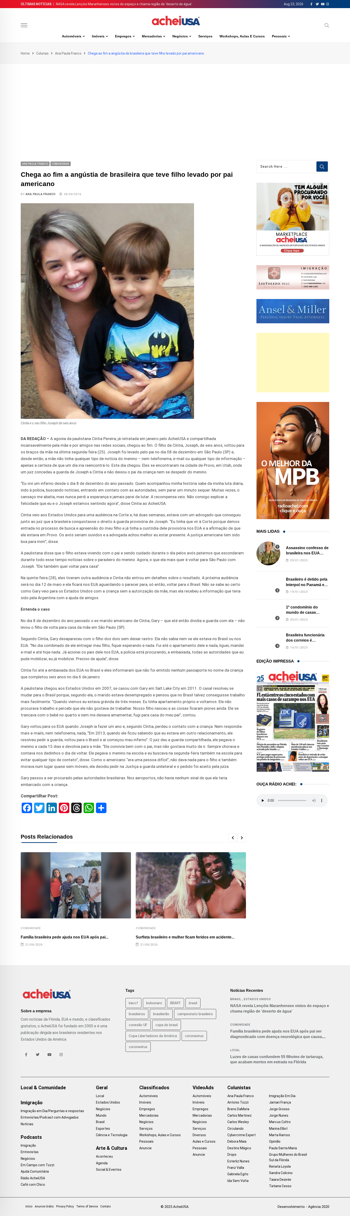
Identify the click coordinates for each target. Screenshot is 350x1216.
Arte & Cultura (111, 1148)
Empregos (123, 36)
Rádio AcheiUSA (33, 1178)
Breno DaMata (238, 1109)
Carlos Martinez (239, 1115)
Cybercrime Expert (241, 1135)
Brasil (235, 999)
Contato (105, 1206)
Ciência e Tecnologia (111, 1135)
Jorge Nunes (278, 1115)
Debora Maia (236, 1141)
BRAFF (175, 1003)
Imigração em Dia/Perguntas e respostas (52, 1111)
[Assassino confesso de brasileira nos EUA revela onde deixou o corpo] (268, 553)
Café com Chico (33, 1184)
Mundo (101, 1115)
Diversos (199, 1135)
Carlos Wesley (238, 1122)
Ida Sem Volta (238, 1181)
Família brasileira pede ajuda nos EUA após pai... (64, 937)
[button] (232, 838)
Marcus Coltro (280, 1122)
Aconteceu (104, 1156)
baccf (133, 1003)
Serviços (205, 36)
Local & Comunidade (43, 1087)
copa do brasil (166, 1025)
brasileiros (137, 1014)
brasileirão (161, 1014)
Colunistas (239, 1087)
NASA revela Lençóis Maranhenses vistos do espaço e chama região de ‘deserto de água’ (124, 4)
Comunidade (31, 928)
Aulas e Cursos (204, 1141)
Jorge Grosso (279, 1109)
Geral (102, 1087)
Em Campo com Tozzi (37, 1165)
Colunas (42, 53)
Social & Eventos (108, 1169)
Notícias (27, 1124)
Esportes (103, 1128)
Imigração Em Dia (282, 1096)
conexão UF (138, 1025)
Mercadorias (152, 36)
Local (235, 1050)
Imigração (32, 1102)
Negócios (180, 36)
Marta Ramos (279, 1135)
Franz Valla (235, 1168)
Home (25, 53)
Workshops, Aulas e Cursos (242, 36)
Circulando (235, 1128)
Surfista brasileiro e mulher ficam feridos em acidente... (185, 937)
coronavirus (194, 1036)
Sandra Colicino (281, 1173)
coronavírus (138, 1047)
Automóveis (71, 36)
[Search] (327, 25)
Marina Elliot (278, 1128)
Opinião (274, 1141)
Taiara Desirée (280, 1179)
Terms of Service (87, 1206)
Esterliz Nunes (238, 1161)
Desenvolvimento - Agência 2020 (303, 1207)
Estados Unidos (257, 999)
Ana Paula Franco (68, 53)
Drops (231, 1154)
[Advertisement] (175, 99)
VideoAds (203, 1087)
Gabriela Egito (237, 1174)
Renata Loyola (280, 1166)
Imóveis (98, 36)
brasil (193, 1003)
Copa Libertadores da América (153, 1036)
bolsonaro (154, 1003)
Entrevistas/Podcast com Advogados (50, 1117)
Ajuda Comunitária (35, 1171)
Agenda (102, 1163)
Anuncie (145, 1148)
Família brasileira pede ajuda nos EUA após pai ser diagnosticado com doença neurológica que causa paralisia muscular (276, 1036)
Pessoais (279, 36)
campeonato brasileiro (195, 1014)
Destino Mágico (239, 1148)
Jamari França (280, 1102)
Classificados (154, 1087)
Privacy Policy (65, 1206)
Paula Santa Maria (283, 1148)
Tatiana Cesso (280, 1186)
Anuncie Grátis (44, 1206)
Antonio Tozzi (238, 1102)
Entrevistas (30, 1152)
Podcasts (31, 1137)
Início (28, 1206)
